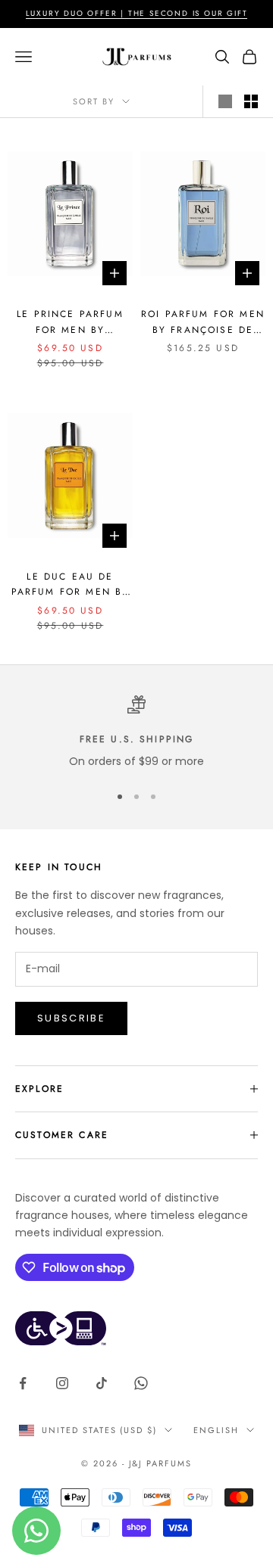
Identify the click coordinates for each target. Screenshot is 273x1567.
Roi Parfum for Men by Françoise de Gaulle (203, 322)
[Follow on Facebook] (22, 1383)
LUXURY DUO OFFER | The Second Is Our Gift (137, 13)
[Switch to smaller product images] (251, 101)
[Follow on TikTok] (101, 1383)
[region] (136, 732)
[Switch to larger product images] (225, 101)
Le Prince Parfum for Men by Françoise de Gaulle (70, 322)
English (216, 1430)
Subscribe (71, 1018)
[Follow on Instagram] (62, 1383)
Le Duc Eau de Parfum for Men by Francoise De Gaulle (70, 585)
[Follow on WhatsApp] (141, 1383)
